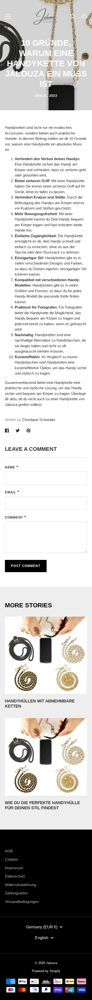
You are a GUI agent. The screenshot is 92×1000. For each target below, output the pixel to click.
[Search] (72, 16)
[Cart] (84, 16)
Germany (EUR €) (41, 927)
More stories (28, 605)
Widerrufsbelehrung (20, 885)
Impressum (14, 868)
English (41, 938)
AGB (9, 851)
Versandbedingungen (22, 902)
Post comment (25, 566)
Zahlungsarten (16, 893)
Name (10, 467)
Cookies (11, 859)
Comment (14, 517)
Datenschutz (15, 876)
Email (10, 492)
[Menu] (8, 16)
